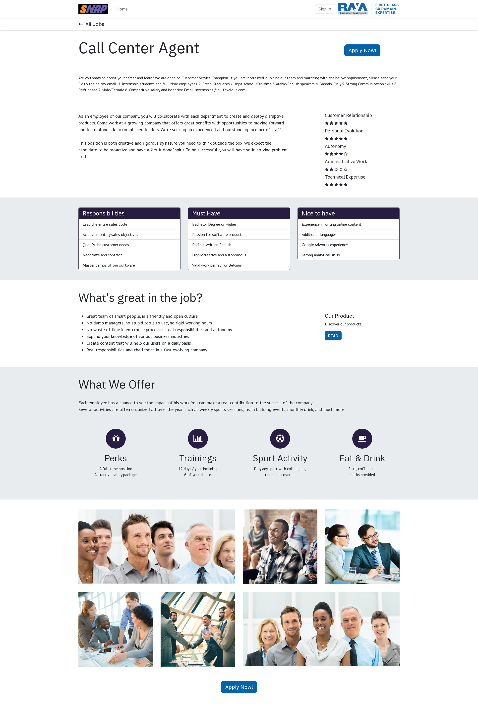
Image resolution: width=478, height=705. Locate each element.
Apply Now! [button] (362, 50)
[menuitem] (122, 9)
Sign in (324, 8)
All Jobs (94, 24)
